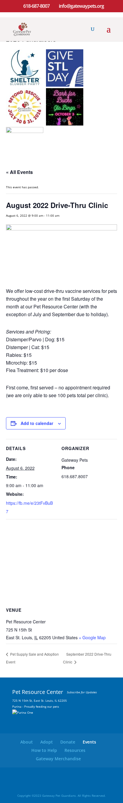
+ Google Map (92, 637)
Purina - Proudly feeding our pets (35, 706)
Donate (67, 742)
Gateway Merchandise (58, 758)
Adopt (46, 742)
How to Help (44, 750)
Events (89, 742)
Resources (74, 750)
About (26, 742)
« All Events (19, 172)
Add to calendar (37, 423)
